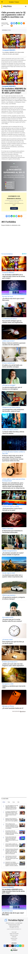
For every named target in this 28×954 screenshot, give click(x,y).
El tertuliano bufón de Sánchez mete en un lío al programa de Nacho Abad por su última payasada (11, 832)
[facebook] (5, 946)
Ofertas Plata (9, 186)
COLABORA (14, 208)
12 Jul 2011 (3, 24)
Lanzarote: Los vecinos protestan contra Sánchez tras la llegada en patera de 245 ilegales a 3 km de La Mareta (12, 863)
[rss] (23, 946)
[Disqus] (14, 733)
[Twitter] (14, 23)
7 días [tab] (8, 802)
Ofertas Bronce (9, 188)
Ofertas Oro (9, 184)
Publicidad (14, 936)
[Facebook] (12, 23)
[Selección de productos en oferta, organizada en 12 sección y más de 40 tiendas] (14, 164)
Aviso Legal (14, 932)
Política (7, 6)
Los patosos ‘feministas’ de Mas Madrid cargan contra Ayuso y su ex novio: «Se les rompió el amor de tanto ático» (11, 814)
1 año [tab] (18, 802)
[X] (7, 946)
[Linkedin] (16, 23)
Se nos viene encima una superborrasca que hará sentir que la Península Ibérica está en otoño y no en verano (11, 839)
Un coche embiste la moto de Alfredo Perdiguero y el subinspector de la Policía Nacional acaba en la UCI (11, 807)
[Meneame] (24, 23)
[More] (12, 26)
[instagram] (15, 946)
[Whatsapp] (19, 23)
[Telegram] (21, 23)
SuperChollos (9, 182)
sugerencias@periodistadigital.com (14, 929)
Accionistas (14, 939)
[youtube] (10, 946)
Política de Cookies (14, 935)
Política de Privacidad (14, 933)
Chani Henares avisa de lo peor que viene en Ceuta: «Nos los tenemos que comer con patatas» (11, 858)
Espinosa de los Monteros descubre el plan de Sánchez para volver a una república (11, 819)
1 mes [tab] (13, 802)
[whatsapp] (20, 946)
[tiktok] (12, 946)
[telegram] (18, 946)
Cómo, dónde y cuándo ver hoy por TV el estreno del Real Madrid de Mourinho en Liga (12, 845)
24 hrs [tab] (4, 802)
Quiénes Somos (14, 938)
